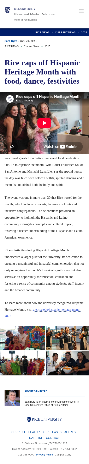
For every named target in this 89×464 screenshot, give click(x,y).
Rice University (24, 8)
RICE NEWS (42, 32)
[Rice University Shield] (7, 14)
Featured (36, 432)
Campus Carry (63, 454)
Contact (53, 438)
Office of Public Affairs (25, 19)
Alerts (70, 432)
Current (18, 432)
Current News (65, 32)
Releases (54, 432)
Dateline (36, 438)
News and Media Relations (34, 14)
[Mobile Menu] (81, 11)
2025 (84, 32)
